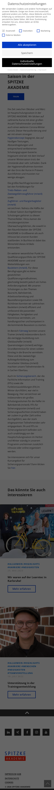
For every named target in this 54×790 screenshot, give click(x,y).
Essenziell (10, 30)
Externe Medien (13, 35)
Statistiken (28, 30)
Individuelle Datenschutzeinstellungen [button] (27, 62)
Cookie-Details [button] (13, 70)
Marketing (45, 30)
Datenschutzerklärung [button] (28, 70)
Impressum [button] (42, 70)
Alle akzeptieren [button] (27, 44)
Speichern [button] (27, 53)
